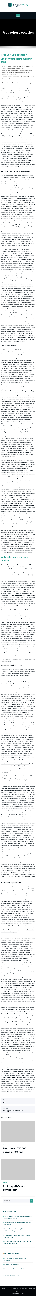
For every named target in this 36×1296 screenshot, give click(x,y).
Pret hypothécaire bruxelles (13, 1111)
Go (31, 1200)
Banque (5, 1145)
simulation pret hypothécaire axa (12, 1077)
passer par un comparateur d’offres (19, 235)
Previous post (8, 1099)
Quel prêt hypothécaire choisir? (12, 1275)
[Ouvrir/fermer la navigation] (18, 15)
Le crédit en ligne (11, 1253)
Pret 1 (5, 1102)
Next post (5, 1108)
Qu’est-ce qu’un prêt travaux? (11, 1264)
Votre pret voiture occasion (15, 171)
